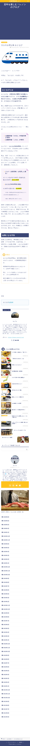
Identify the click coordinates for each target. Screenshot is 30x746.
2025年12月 (6, 536)
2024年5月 (6, 594)
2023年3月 (6, 636)
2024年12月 (6, 567)
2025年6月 (6, 544)
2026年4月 (6, 528)
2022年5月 (6, 670)
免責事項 (20, 742)
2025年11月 (6, 540)
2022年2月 (6, 682)
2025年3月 (6, 555)
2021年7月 (6, 709)
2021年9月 (6, 701)
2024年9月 (6, 578)
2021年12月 (6, 690)
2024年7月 (6, 586)
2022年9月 (6, 655)
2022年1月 (6, 686)
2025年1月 (6, 563)
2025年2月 (6, 559)
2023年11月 (6, 605)
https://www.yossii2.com (16, 337)
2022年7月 (6, 663)
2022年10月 (6, 651)
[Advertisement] (15, 24)
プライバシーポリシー (12, 742)
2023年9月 (6, 613)
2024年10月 (6, 574)
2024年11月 (6, 570)
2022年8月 (6, 659)
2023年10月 (6, 609)
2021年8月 (6, 705)
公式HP (11, 302)
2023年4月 (6, 632)
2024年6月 (6, 590)
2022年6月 (6, 667)
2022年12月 (6, 643)
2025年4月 (6, 551)
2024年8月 (6, 582)
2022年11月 (6, 647)
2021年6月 (6, 713)
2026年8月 (6, 517)
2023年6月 (6, 624)
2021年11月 (6, 693)
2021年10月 (6, 697)
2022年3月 (6, 678)
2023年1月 (6, 640)
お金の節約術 (4, 42)
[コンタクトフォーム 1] (18, 340)
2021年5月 (6, 717)
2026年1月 (6, 532)
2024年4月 (6, 597)
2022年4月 (6, 674)
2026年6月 (6, 520)
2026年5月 (6, 524)
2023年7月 (6, 620)
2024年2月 (6, 601)
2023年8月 (6, 617)
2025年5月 (6, 547)
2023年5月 (6, 628)
